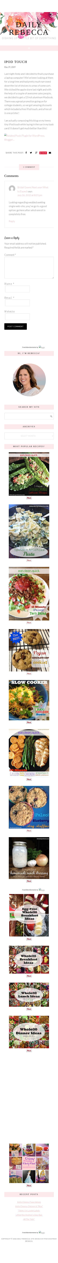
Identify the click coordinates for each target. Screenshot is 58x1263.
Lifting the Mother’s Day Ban (29, 1215)
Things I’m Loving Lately (29, 1210)
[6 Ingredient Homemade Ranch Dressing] (29, 877)
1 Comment (29, 167)
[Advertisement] (29, 1097)
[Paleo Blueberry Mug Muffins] (29, 827)
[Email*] (28, 297)
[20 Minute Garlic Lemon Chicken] (29, 776)
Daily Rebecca (29, 28)
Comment (10, 254)
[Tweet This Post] (31, 152)
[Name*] (28, 284)
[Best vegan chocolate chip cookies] (29, 670)
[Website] (28, 311)
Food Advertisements (29, 347)
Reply (12, 221)
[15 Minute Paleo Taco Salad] (29, 619)
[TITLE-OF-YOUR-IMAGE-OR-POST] (29, 935)
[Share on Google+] (36, 152)
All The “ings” (29, 1219)
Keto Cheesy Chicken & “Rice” (29, 1206)
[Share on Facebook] (26, 152)
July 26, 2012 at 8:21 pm (29, 195)
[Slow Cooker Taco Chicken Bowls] (29, 719)
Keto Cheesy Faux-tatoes (29, 1202)
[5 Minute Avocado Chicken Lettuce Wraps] (29, 494)
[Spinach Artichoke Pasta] (29, 557)
